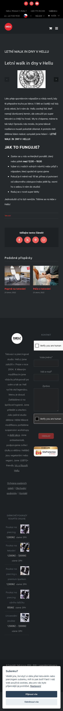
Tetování (8, 215)
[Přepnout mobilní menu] (56, 28)
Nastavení (35, 686)
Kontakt (23, 485)
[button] (7, 79)
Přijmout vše (31, 694)
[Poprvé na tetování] (17, 275)
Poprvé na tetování (15, 288)
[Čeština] (27, 15)
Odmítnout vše (31, 702)
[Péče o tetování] (45, 275)
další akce (14, 427)
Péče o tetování (41, 288)
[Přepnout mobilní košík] (50, 28)
